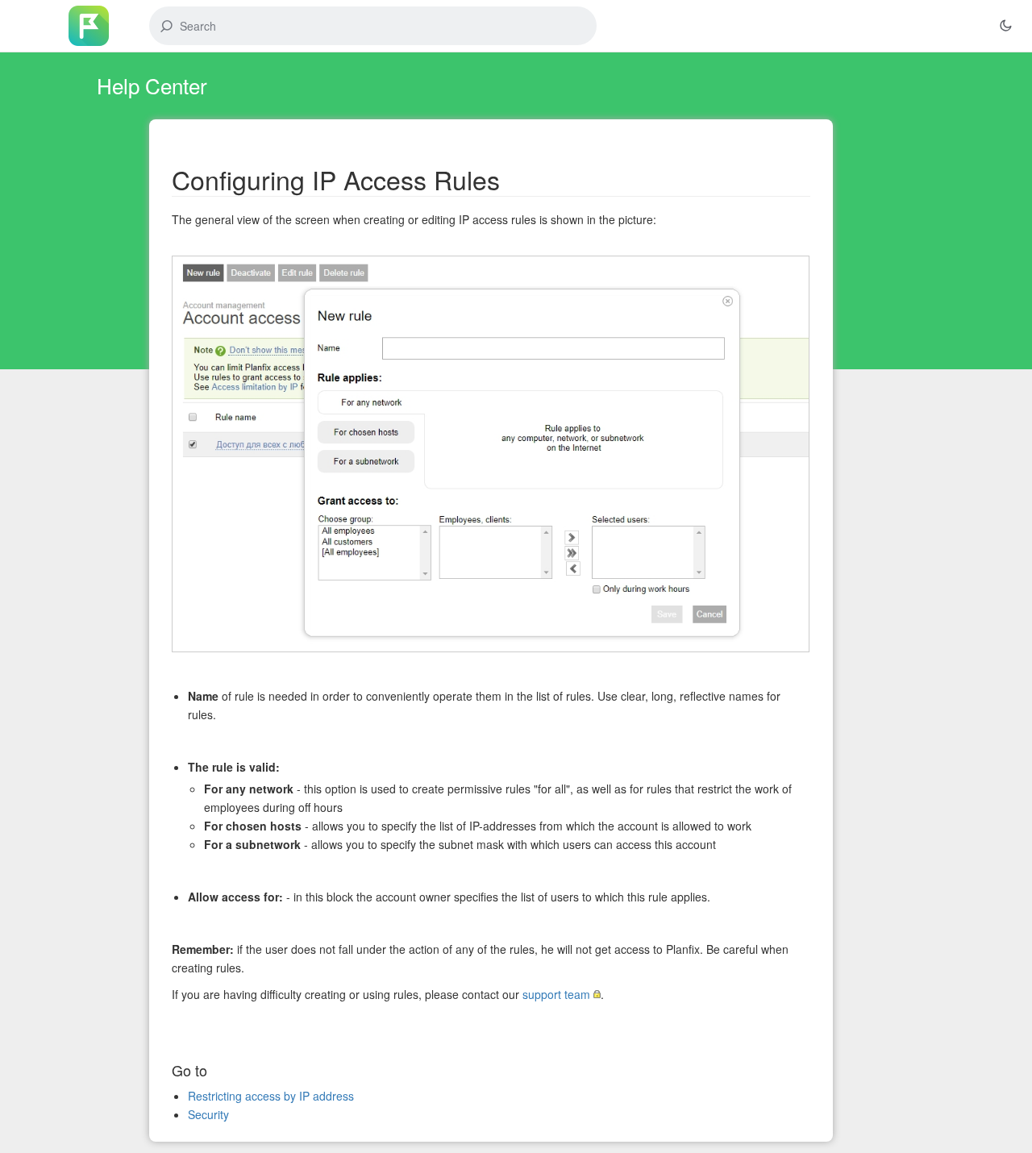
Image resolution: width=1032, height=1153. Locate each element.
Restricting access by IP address (271, 1096)
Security (208, 1114)
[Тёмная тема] (1005, 26)
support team (556, 994)
